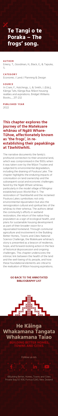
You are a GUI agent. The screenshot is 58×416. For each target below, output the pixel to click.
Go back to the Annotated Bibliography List (29, 279)
